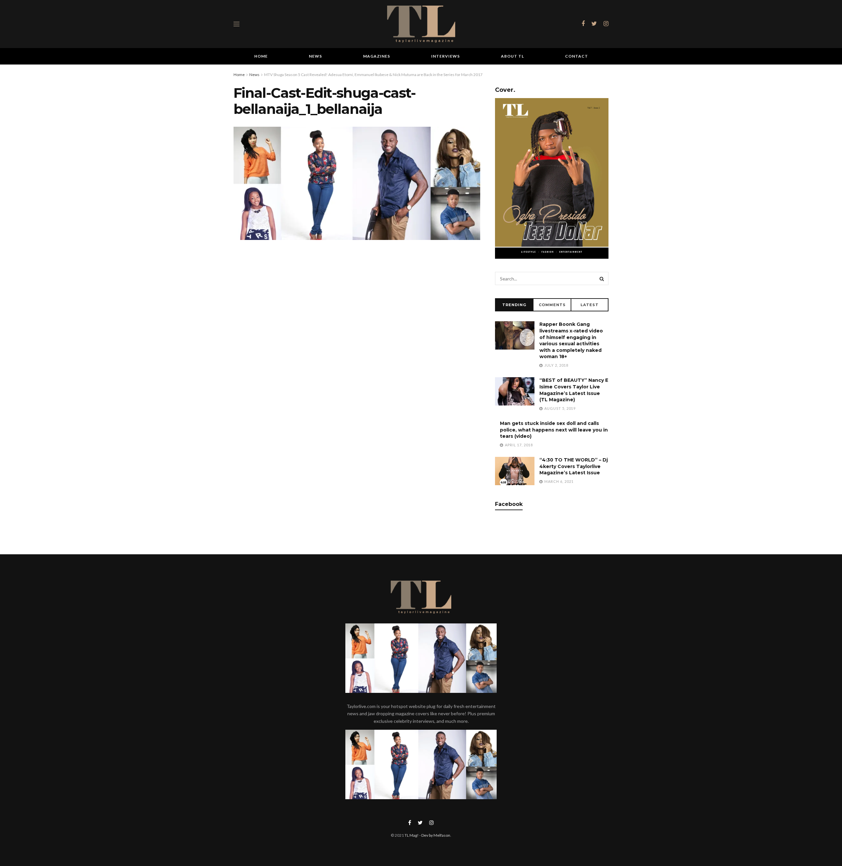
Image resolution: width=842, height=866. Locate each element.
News (315, 56)
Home (261, 56)
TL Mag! (412, 835)
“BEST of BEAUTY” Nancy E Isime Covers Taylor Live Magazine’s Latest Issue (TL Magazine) (573, 390)
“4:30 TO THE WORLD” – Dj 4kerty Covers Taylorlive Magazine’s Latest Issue (573, 466)
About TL (512, 56)
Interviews (445, 56)
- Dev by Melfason (434, 835)
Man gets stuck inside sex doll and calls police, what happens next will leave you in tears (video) (554, 429)
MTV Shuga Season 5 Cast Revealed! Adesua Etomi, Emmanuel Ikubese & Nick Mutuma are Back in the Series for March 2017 (373, 74)
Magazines (376, 56)
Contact (576, 56)
